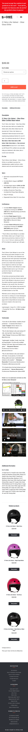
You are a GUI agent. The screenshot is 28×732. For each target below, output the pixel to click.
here (7, 378)
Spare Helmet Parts (14, 707)
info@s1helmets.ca (14, 723)
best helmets (6, 95)
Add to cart (14, 87)
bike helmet (12, 95)
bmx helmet (17, 95)
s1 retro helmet (5, 101)
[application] (14, 405)
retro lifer (13, 97)
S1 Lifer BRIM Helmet (14, 691)
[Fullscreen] (24, 410)
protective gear (5, 97)
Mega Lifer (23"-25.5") (14, 699)
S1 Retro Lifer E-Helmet (14, 703)
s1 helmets (23, 99)
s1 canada (19, 99)
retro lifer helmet (18, 97)
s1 (15, 99)
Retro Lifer (14, 695)
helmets (21, 95)
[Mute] (21, 410)
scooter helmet (14, 101)
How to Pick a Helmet (14, 674)
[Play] (4, 410)
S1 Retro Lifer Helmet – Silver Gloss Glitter (13, 23)
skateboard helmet (21, 101)
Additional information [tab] (15, 108)
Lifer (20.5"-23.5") (14, 689)
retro (9, 97)
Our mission (14, 670)
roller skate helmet (11, 99)
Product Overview (14, 676)
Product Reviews (14, 678)
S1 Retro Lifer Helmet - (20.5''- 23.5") (17, 94)
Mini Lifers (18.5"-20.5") (14, 697)
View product (14, 535)
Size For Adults (5, 68)
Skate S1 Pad (14, 701)
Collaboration (14, 705)
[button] (14, 405)
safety (9, 101)
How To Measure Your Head (14, 672)
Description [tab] (5, 108)
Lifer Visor (14, 693)
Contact (14, 680)
